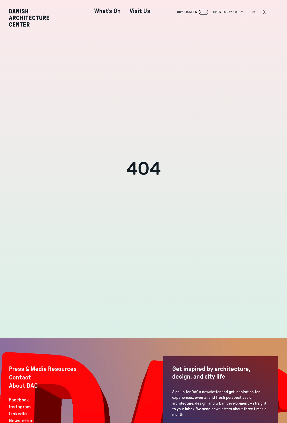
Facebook (19, 399)
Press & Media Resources (43, 369)
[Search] (263, 12)
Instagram (20, 406)
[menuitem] (107, 7)
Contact (20, 377)
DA (254, 12)
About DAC (23, 386)
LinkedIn (18, 413)
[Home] (29, 18)
